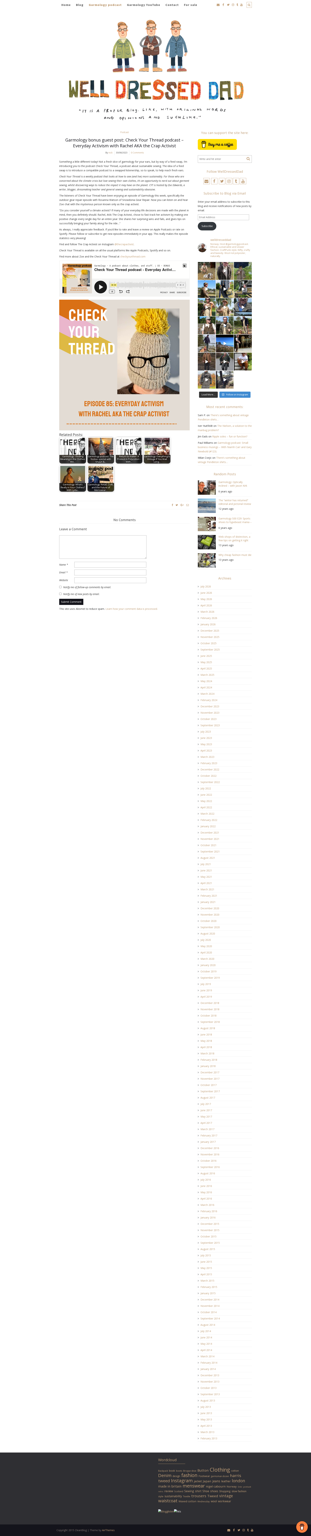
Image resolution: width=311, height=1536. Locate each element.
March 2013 (207, 1432)
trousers (198, 1495)
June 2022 (206, 794)
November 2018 (209, 1009)
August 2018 (207, 1028)
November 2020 (209, 914)
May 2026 (206, 599)
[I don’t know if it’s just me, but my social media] (225, 271)
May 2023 (206, 744)
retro (160, 1491)
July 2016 (205, 1179)
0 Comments (137, 152)
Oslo (240, 1486)
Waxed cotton (187, 1501)
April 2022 (206, 807)
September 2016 (210, 1167)
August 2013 (207, 1400)
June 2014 (206, 1337)
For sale (190, 5)
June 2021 (206, 870)
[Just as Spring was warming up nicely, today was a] (207, 343)
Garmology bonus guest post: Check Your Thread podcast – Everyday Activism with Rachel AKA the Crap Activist (124, 143)
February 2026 (208, 618)
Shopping (225, 1491)
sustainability (173, 1496)
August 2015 (207, 1249)
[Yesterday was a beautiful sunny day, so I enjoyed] (225, 380)
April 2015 (206, 1274)
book (172, 1470)
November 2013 (209, 1381)
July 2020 (205, 940)
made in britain (170, 1486)
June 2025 (206, 656)
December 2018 (209, 1003)
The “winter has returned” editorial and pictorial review (234, 502)
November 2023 (209, 712)
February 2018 (208, 1059)
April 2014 (206, 1350)
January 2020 (208, 965)
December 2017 (209, 1072)
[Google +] (182, 505)
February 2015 (208, 1287)
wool (214, 1501)
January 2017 (208, 1141)
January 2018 (208, 1066)
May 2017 (206, 1116)
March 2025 (207, 674)
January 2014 (208, 1369)
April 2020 (206, 952)
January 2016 (208, 1217)
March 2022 (207, 813)
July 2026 (205, 586)
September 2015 (210, 1242)
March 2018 (207, 1053)
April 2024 (206, 687)
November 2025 (209, 637)
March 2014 (207, 1356)
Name (63, 564)
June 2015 (206, 1261)
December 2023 (209, 706)
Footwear (204, 1476)
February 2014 (208, 1362)
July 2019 (205, 984)
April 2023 (206, 750)
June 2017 (206, 1110)
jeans (216, 1481)
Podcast (124, 132)
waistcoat (167, 1501)
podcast (247, 1486)
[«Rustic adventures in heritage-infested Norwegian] (243, 289)
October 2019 (208, 971)
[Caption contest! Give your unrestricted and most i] (207, 271)
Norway (232, 1486)
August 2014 (207, 1324)
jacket (198, 1481)
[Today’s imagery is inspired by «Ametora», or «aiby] (225, 289)
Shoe (205, 1491)
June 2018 (206, 1034)
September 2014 (210, 1318)
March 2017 (207, 1129)
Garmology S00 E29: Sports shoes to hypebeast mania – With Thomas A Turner (235, 521)
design (176, 1476)
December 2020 (209, 908)
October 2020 (208, 921)
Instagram (182, 1480)
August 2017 (207, 1097)
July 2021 (205, 864)
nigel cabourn (216, 1486)
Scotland (178, 1491)
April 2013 (206, 1425)
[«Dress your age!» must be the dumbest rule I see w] (243, 362)
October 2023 (208, 719)
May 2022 (206, 801)
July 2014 (205, 1331)
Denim (165, 1475)
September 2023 (210, 725)
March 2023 (207, 757)
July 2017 (205, 1104)
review (168, 1491)
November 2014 (209, 1306)
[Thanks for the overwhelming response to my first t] (225, 362)
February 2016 (208, 1211)
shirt (198, 1491)
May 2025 (206, 662)
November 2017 (209, 1078)
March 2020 (207, 958)
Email (63, 572)
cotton (235, 1470)
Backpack (163, 1470)
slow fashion (239, 1491)
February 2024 (208, 700)
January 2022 (208, 826)
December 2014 (209, 1299)
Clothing (220, 1469)
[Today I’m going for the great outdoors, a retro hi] (225, 343)
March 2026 (207, 611)
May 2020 (206, 946)
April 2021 (206, 883)
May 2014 (206, 1343)
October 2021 (208, 845)
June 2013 (206, 1413)
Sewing (189, 1491)
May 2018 (206, 1041)
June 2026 (206, 592)
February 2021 (208, 895)
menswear (194, 1486)
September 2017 (210, 1091)
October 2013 (208, 1388)
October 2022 (208, 775)
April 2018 (206, 1047)
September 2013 (210, 1394)
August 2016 (207, 1173)
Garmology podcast (105, 5)
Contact (172, 5)
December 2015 (209, 1224)
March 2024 (207, 693)
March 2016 (207, 1205)
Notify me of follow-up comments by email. (87, 587)
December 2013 (209, 1375)
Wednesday (203, 1501)
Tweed (212, 1496)
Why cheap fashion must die (234, 555)
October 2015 (208, 1236)
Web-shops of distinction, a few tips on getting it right (234, 538)
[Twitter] (177, 505)
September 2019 (210, 977)
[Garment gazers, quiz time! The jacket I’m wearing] (225, 325)
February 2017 (208, 1135)
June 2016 (206, 1186)
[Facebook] (172, 505)
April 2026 (206, 605)
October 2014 (208, 1312)
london (238, 1481)
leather (226, 1481)
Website (63, 580)
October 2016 (208, 1160)
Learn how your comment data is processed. (131, 609)
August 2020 (207, 933)
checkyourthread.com (132, 256)
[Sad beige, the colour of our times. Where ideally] (207, 307)
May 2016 (206, 1192)
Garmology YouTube (143, 5)
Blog (80, 5)
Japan (207, 1481)
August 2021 (207, 858)
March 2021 (207, 889)
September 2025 (210, 649)
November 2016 (209, 1154)
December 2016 (209, 1148)
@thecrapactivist (124, 244)
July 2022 (205, 788)
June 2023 (206, 738)
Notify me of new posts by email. (81, 594)
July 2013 (205, 1407)
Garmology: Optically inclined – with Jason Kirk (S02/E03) (232, 484)
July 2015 (205, 1255)
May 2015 (206, 1268)
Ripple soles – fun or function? (229, 436)
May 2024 (206, 681)
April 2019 (206, 996)
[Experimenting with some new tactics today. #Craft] (207, 362)
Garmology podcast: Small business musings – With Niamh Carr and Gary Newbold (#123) (225, 447)
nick (110, 152)
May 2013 (206, 1419)
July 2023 (205, 731)
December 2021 (209, 832)
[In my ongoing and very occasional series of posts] (243, 343)
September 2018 (210, 1022)
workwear (224, 1501)
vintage (226, 1495)
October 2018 (208, 1015)
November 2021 (209, 839)
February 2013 (208, 1438)
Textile (186, 1496)
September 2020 (210, 927)
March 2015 (207, 1280)
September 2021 (210, 851)
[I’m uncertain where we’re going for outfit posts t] (243, 271)
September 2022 (210, 782)
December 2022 (209, 769)
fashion (189, 1475)
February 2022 (208, 820)
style (160, 1496)
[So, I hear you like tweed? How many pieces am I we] (207, 380)
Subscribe (207, 226)
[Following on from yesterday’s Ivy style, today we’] (207, 289)
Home (66, 5)
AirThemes (108, 1530)
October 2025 (208, 643)
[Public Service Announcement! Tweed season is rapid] (207, 325)
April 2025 (206, 668)
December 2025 (209, 630)
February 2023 (208, 763)
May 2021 (206, 876)
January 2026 (208, 624)
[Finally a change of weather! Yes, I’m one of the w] (243, 307)
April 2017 (206, 1123)
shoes (214, 1491)
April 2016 (206, 1198)
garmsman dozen (220, 1476)
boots (179, 1470)
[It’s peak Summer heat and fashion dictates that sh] (225, 307)
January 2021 (208, 902)
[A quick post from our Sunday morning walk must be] (243, 325)
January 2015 (208, 1293)
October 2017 (208, 1085)
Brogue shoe (189, 1470)
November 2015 (209, 1230)
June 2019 (206, 990)
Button (203, 1470)
